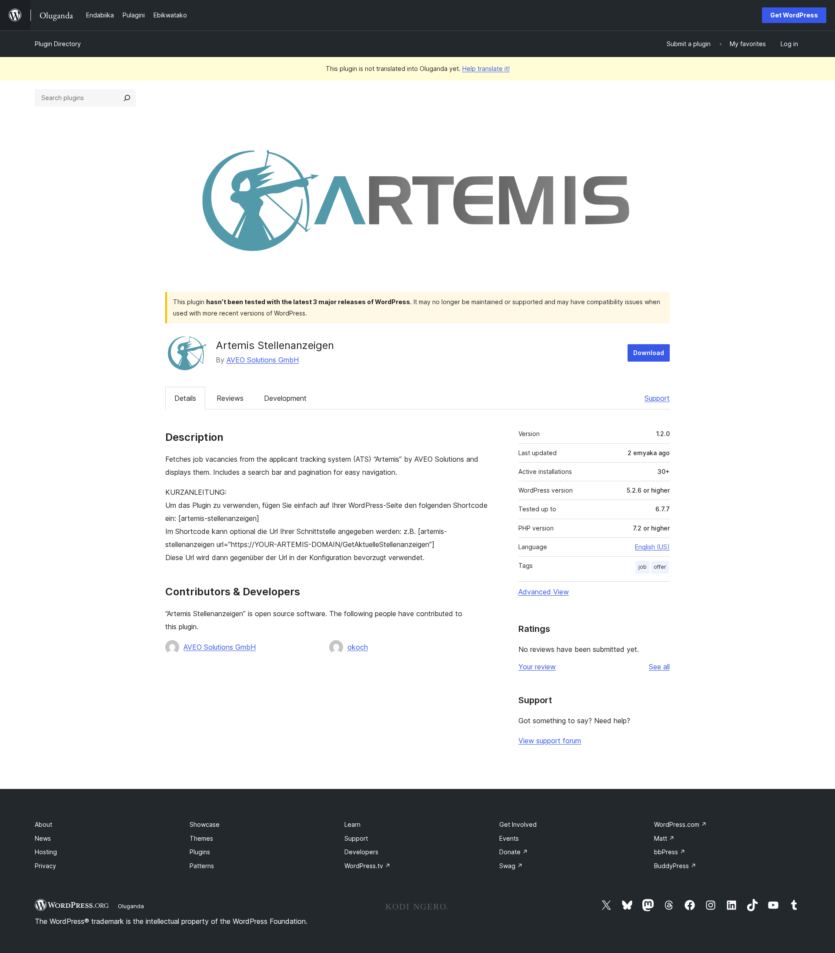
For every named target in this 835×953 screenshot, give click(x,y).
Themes (201, 838)
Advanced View (543, 591)
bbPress (669, 852)
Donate (513, 852)
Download (648, 352)
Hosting (46, 852)
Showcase (205, 824)
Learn (352, 824)
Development (285, 398)
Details (185, 398)
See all (659, 666)
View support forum (549, 740)
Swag (511, 865)
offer (660, 567)
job (642, 567)
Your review (537, 666)
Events (509, 838)
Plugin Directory (58, 43)
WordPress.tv (367, 865)
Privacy (45, 865)
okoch (357, 647)
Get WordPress (794, 15)
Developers (361, 852)
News (43, 838)
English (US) (652, 546)
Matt (664, 838)
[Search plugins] (127, 98)
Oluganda (131, 906)
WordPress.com (680, 824)
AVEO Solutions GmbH (263, 360)
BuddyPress (675, 865)
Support (657, 398)
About (43, 824)
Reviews (230, 398)
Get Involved (518, 824)
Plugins (200, 852)
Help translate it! (486, 68)
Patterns (202, 865)
